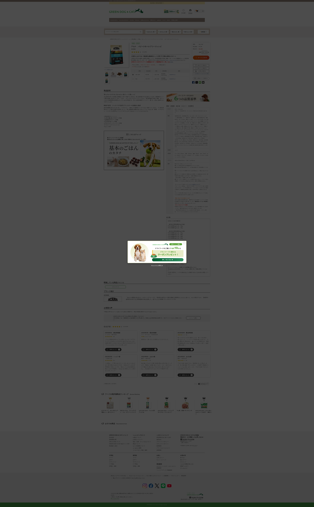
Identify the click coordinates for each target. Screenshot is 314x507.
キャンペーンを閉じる (157, 265)
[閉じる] (184, 243)
